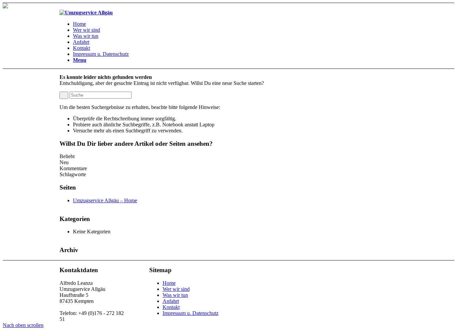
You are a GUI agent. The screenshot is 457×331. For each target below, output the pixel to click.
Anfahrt (171, 301)
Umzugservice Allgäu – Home (105, 200)
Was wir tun (175, 295)
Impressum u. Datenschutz (190, 313)
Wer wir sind (176, 289)
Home (169, 283)
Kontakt (171, 307)
